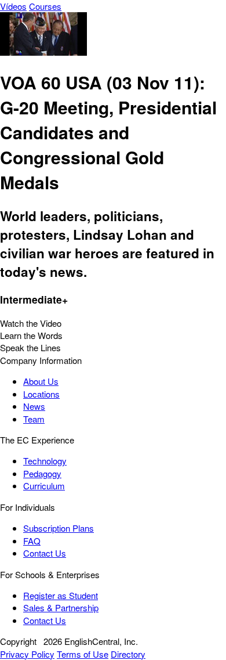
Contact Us (44, 553)
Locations (41, 394)
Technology (45, 461)
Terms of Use (82, 654)
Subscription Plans (58, 528)
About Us (41, 381)
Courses (45, 6)
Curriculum (44, 485)
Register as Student (60, 595)
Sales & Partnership (61, 607)
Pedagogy (42, 473)
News (34, 406)
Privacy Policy (27, 654)
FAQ (32, 541)
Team (34, 419)
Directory (128, 654)
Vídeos (13, 6)
